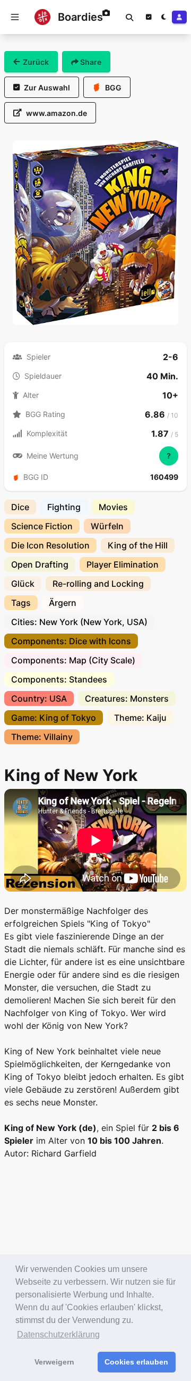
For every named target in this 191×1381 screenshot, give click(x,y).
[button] (14, 17)
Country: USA (39, 698)
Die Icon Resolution (50, 545)
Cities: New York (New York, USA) (79, 622)
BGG (113, 87)
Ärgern (62, 602)
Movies (113, 507)
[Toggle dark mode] (163, 17)
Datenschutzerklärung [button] (58, 1334)
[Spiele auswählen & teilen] (148, 17)
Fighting (64, 507)
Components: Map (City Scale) (73, 660)
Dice (20, 507)
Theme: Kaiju (140, 717)
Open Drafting (39, 564)
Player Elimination (122, 564)
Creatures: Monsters (127, 698)
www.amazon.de (56, 113)
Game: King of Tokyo (53, 717)
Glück (22, 583)
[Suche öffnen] (129, 17)
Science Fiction (42, 526)
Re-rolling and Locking (98, 583)
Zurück (36, 61)
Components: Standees (59, 679)
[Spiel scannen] (106, 17)
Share (90, 61)
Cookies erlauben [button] (136, 1362)
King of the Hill (138, 545)
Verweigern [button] (54, 1362)
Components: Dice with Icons (71, 641)
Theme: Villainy (42, 736)
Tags (21, 602)
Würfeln (107, 526)
